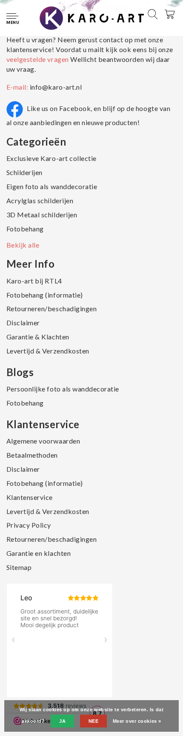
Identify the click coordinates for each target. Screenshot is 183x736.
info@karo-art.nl (56, 87)
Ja (62, 721)
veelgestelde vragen (38, 59)
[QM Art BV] (92, 17)
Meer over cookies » (137, 721)
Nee (94, 721)
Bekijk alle (23, 245)
